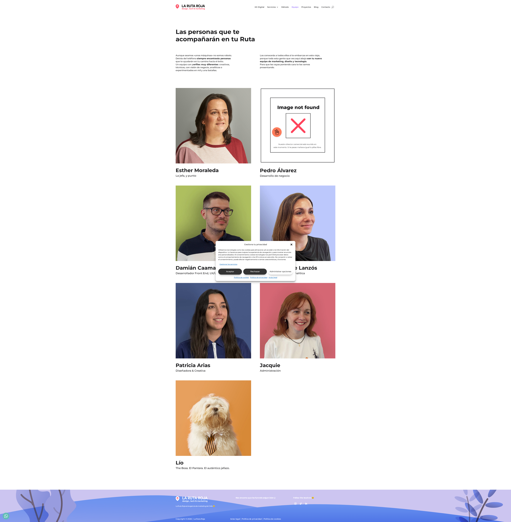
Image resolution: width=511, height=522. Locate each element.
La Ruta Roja (199, 519)
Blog (316, 7)
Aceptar (230, 271)
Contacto (325, 7)
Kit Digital (259, 7)
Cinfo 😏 (212, 506)
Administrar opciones (280, 271)
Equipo (295, 7)
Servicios (271, 7)
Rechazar (255, 271)
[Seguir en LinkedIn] (306, 504)
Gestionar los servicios (228, 264)
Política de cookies (241, 277)
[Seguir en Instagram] (295, 504)
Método (285, 7)
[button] (291, 244)
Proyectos (306, 7)
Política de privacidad (258, 277)
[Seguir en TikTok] (301, 504)
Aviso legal (273, 277)
